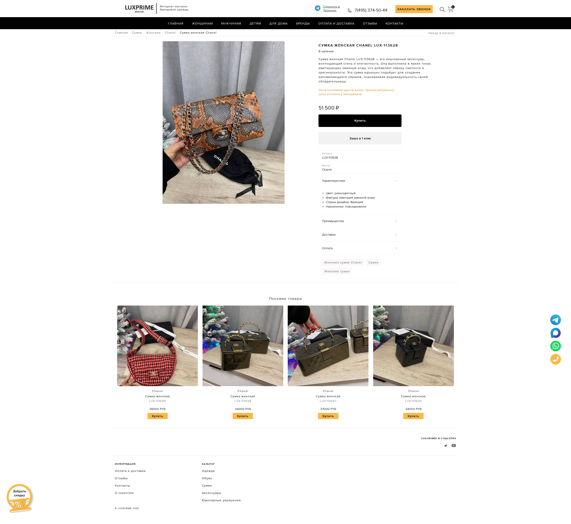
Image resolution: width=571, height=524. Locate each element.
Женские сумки (337, 271)
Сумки (373, 262)
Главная (176, 23)
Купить (360, 120)
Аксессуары (211, 493)
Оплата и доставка (336, 23)
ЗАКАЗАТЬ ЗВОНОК (414, 9)
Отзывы (370, 23)
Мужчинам (231, 23)
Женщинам (202, 23)
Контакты (394, 23)
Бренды (303, 23)
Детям (255, 23)
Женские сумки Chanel (343, 262)
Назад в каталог (441, 33)
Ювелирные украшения (221, 500)
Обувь (207, 478)
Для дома (278, 23)
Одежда (208, 471)
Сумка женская (157, 396)
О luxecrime (124, 493)
